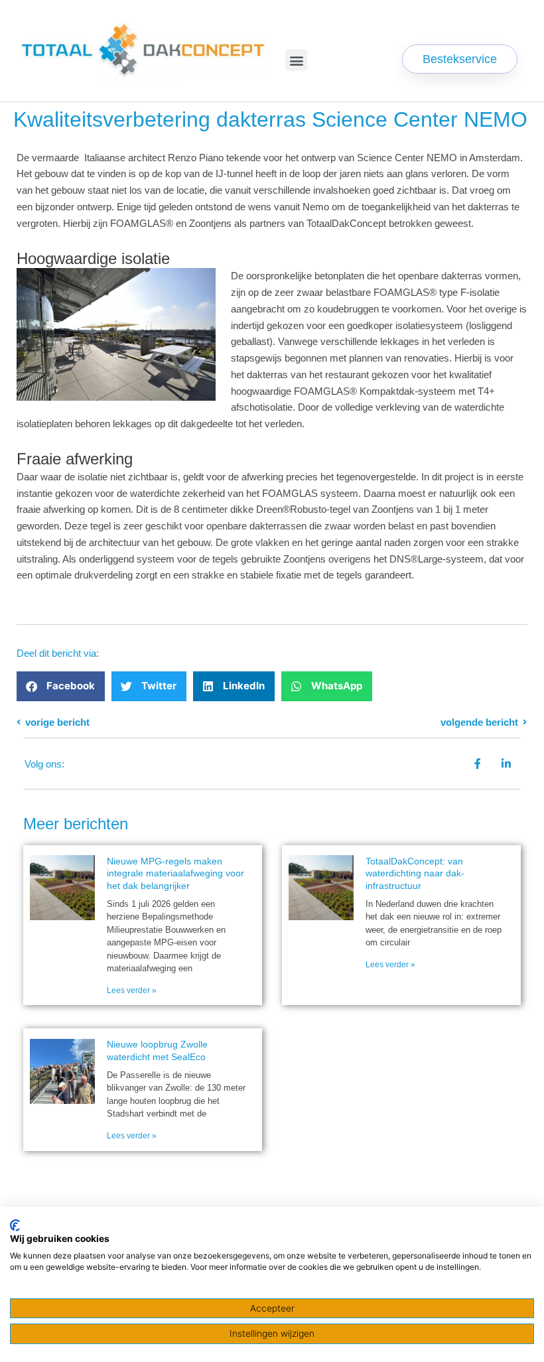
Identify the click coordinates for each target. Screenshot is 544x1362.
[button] (296, 60)
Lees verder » (132, 990)
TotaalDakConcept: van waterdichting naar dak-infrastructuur (415, 873)
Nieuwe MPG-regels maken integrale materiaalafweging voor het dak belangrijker (175, 873)
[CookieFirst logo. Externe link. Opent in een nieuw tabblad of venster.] (15, 1225)
